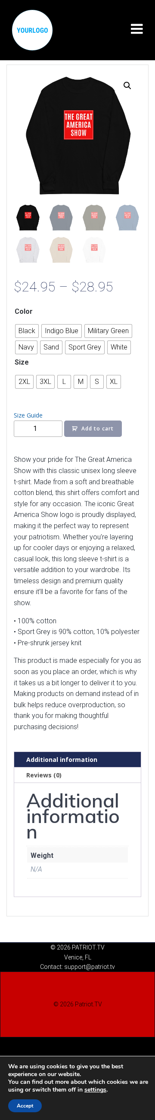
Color (24, 311)
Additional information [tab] (61, 759)
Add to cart (97, 428)
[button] (127, 85)
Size (22, 362)
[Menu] (137, 29)
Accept (25, 1105)
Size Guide (28, 415)
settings (95, 1090)
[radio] (27, 331)
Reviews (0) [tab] (44, 775)
